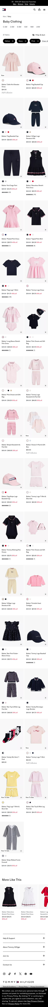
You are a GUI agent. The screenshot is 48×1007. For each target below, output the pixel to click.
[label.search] (34, 9)
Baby (9, 16)
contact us (7, 965)
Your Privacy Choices (35, 1001)
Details (32, 4)
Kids (26, 4)
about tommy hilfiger (11, 947)
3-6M (12, 27)
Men (14, 4)
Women (20, 4)
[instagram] (4, 974)
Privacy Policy (23, 987)
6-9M (19, 27)
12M (25, 27)
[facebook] (15, 974)
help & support (9, 938)
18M (31, 27)
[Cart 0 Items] (39, 9)
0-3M (5, 27)
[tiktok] (9, 974)
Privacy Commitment (37, 987)
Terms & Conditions (9, 987)
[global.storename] (4, 9)
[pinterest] (25, 974)
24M (38, 27)
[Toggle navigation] (44, 9)
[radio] (3, 80)
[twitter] (20, 974)
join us (6, 956)
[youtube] (31, 974)
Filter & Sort (40, 35)
